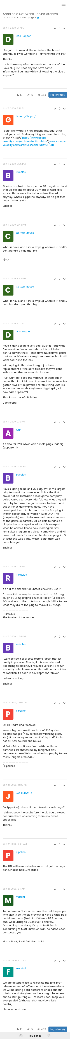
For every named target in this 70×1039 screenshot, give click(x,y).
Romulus (21, 574)
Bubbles (21, 172)
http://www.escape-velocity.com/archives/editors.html (25, 139)
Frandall (21, 968)
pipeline (21, 710)
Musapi (20, 897)
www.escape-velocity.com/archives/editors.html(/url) (35, 143)
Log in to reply (57, 94)
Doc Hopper (23, 36)
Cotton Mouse (25, 233)
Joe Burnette (24, 793)
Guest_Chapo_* (26, 116)
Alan (18, 430)
